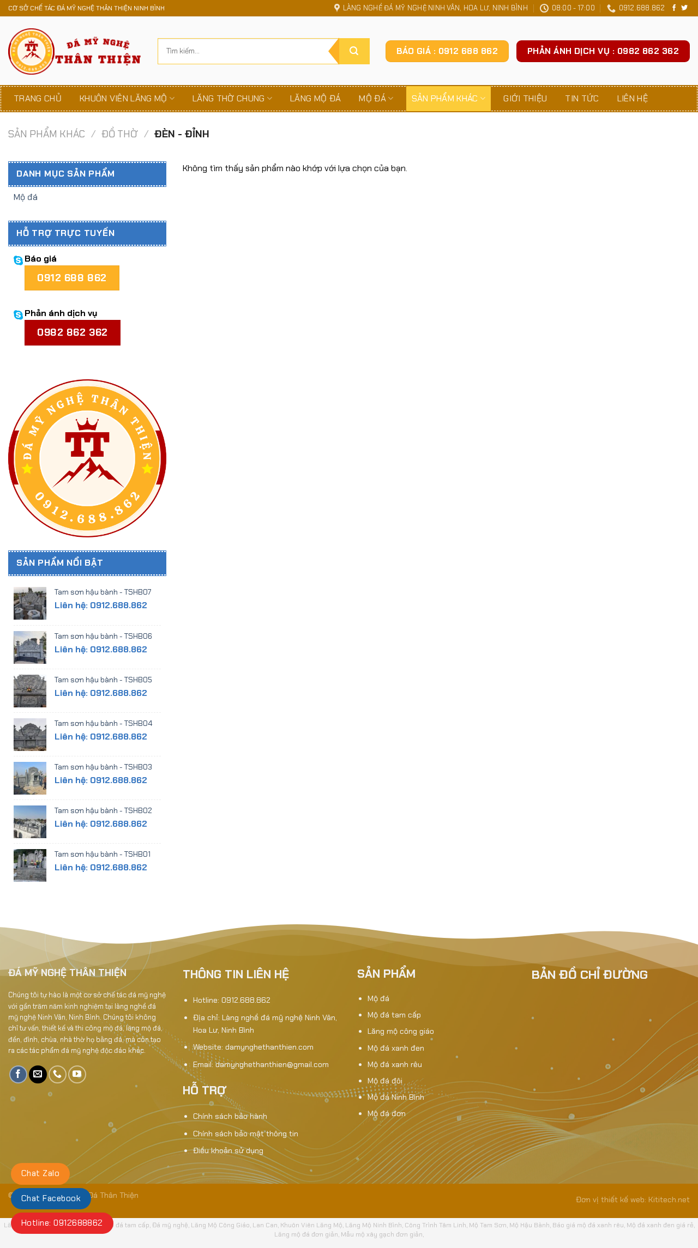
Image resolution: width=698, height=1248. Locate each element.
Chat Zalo (40, 1173)
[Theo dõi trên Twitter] (684, 8)
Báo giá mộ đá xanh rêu (588, 1225)
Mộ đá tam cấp (394, 1015)
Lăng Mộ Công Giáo (220, 1225)
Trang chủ (38, 98)
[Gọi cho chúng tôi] (58, 1074)
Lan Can (265, 1225)
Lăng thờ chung (228, 98)
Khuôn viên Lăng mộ (123, 98)
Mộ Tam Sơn (488, 1225)
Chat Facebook (51, 1198)
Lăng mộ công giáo (401, 1031)
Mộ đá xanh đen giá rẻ (660, 1225)
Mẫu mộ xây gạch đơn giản (382, 1234)
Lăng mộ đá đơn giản (306, 1234)
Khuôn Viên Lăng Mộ (311, 1225)
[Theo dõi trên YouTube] (77, 1074)
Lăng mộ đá (315, 98)
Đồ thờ (119, 134)
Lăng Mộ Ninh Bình (373, 1225)
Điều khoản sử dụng (228, 1150)
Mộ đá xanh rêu (395, 1064)
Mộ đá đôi (385, 1081)
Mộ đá (372, 98)
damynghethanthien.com (269, 1047)
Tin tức (582, 98)
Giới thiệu (525, 98)
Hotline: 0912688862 (62, 1222)
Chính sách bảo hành (230, 1116)
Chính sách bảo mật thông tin (245, 1133)
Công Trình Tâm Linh (435, 1225)
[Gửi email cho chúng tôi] (38, 1074)
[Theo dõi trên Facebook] (674, 8)
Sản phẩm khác (445, 98)
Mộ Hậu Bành (529, 1225)
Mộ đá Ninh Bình (396, 1097)
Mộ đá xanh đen (396, 1048)
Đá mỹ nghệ (170, 1225)
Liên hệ (632, 98)
